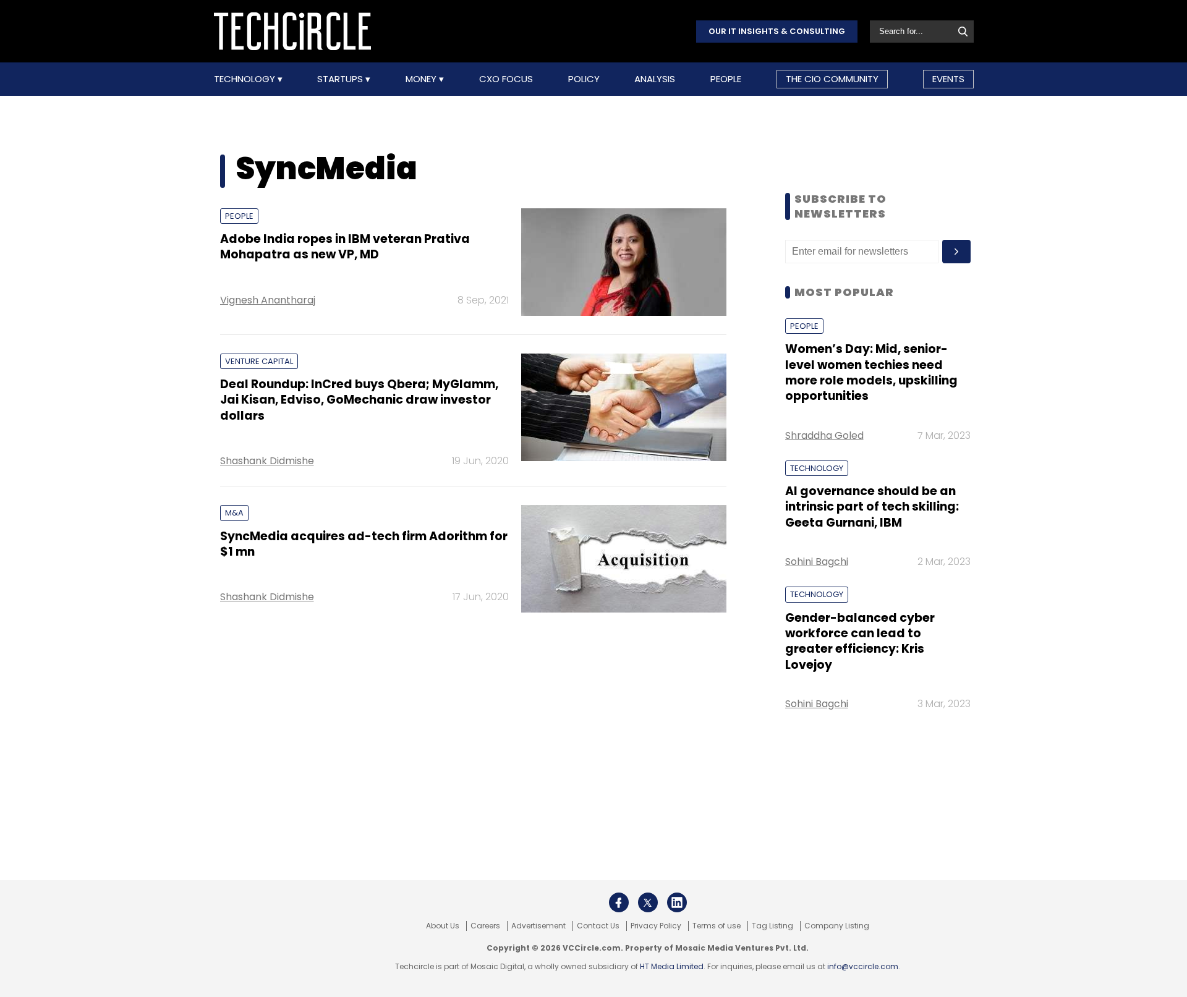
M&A (234, 513)
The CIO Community (832, 78)
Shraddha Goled (824, 435)
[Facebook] (619, 902)
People (725, 79)
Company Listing (836, 926)
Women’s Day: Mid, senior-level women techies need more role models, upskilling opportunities (871, 372)
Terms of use (716, 926)
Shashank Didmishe (267, 461)
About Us (442, 926)
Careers (485, 926)
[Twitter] (648, 902)
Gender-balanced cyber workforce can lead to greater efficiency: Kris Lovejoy (860, 641)
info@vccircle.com (862, 966)
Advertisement (538, 926)
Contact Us (598, 926)
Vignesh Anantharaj (267, 300)
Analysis (654, 79)
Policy (584, 79)
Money (422, 79)
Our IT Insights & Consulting (776, 31)
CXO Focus (506, 79)
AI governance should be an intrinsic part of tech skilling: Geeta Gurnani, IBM (872, 507)
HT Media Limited (672, 966)
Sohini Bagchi (816, 561)
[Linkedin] (677, 902)
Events (948, 78)
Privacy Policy (656, 926)
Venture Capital (259, 361)
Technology (246, 79)
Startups (341, 79)
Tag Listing (772, 926)
